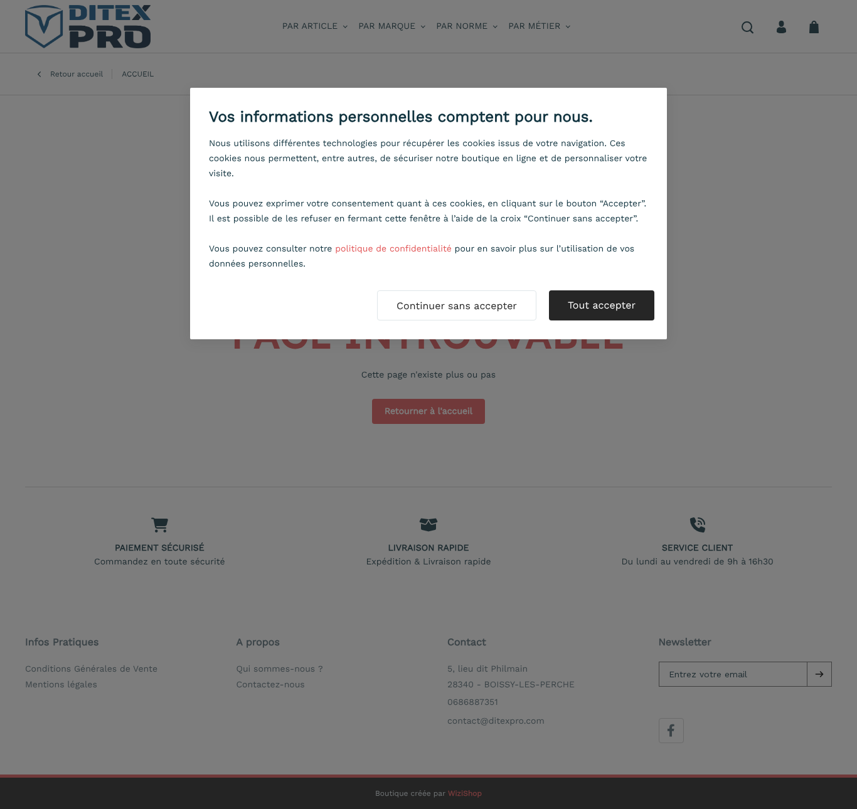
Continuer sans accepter (457, 306)
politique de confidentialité (393, 249)
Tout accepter (602, 305)
